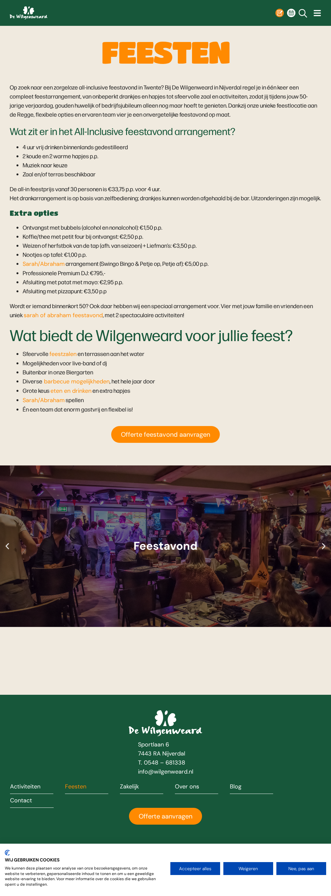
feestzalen (63, 354)
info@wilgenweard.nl (165, 772)
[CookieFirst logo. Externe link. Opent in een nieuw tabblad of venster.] (7, 853)
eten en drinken (70, 391)
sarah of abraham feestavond (63, 315)
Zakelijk (129, 786)
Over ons (187, 786)
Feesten (75, 786)
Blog (235, 786)
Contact (21, 800)
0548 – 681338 (164, 762)
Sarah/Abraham (44, 264)
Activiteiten (25, 786)
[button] (7, 546)
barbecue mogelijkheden (76, 381)
